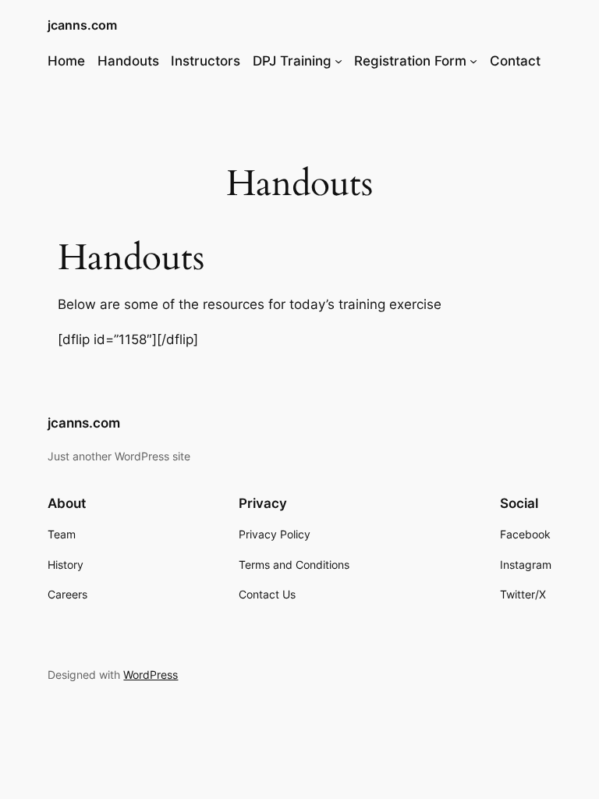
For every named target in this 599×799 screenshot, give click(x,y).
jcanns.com (82, 25)
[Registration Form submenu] (473, 61)
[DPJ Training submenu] (338, 61)
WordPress (150, 674)
